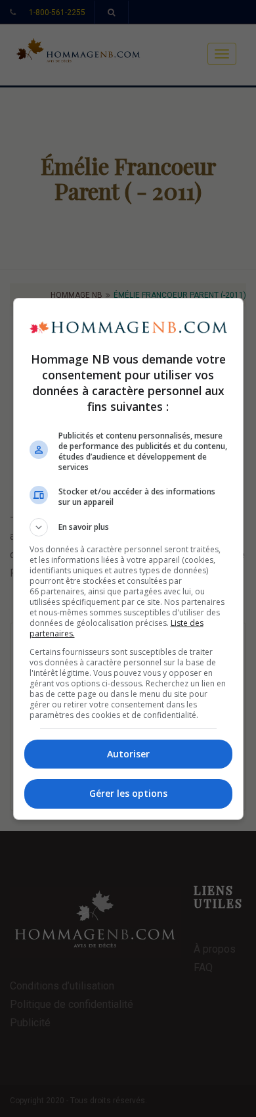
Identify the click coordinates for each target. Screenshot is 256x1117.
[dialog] (128, 559)
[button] (128, 527)
